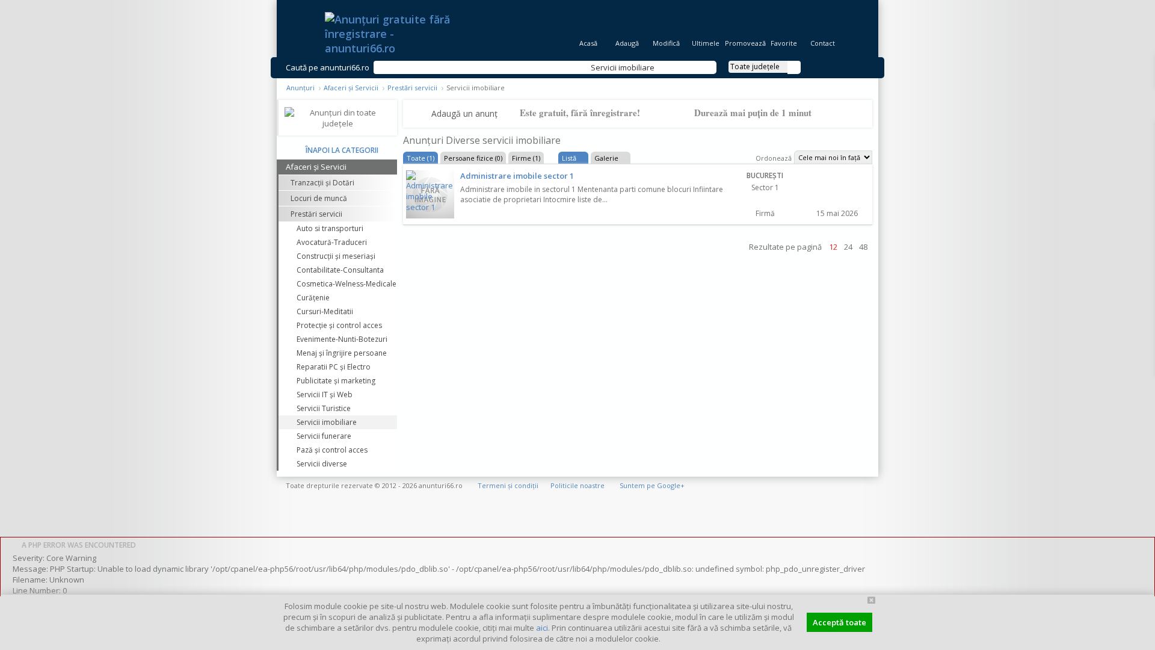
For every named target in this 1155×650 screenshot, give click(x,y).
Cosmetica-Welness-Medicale (346, 284)
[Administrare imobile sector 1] (430, 194)
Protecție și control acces (339, 325)
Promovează (744, 43)
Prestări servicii (412, 87)
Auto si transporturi (330, 228)
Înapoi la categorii (342, 150)
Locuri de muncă (319, 198)
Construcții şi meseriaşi (336, 256)
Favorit (835, 198)
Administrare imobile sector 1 (517, 175)
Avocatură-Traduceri (332, 242)
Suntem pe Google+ (652, 485)
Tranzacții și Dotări (322, 183)
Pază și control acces (332, 450)
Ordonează (774, 157)
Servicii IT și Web (325, 394)
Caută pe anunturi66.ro (327, 67)
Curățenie (313, 297)
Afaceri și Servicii (351, 87)
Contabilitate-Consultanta (340, 270)
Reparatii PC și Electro (334, 367)
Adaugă (627, 43)
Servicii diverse (322, 464)
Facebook (1147, 204)
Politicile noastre (577, 485)
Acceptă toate (839, 622)
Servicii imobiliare (327, 422)
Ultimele (705, 43)
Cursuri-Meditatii (325, 311)
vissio (854, 485)
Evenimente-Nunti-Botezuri (342, 339)
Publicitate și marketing (336, 381)
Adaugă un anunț (464, 113)
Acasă (588, 43)
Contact (822, 43)
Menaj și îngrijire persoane (342, 353)
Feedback (1147, 162)
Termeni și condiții (508, 485)
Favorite (784, 43)
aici (542, 627)
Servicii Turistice (324, 408)
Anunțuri (300, 87)
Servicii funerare (324, 436)
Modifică (666, 43)
